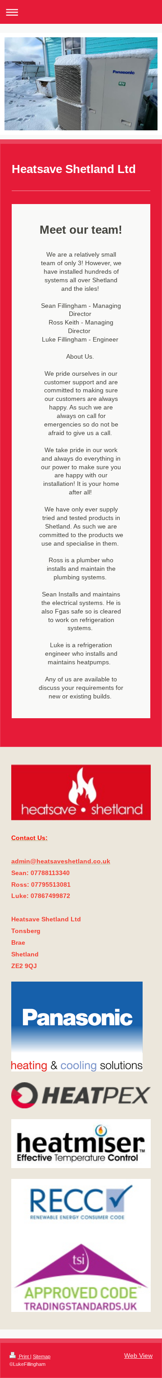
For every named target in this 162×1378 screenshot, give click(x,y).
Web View (138, 1355)
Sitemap (41, 1356)
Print (24, 1356)
